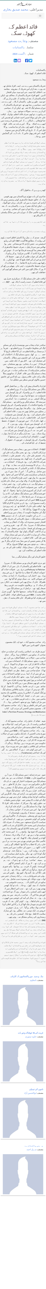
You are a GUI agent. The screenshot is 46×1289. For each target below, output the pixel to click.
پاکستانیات (18, 47)
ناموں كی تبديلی (36, 1089)
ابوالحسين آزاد (30, 1093)
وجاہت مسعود (17, 41)
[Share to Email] (19, 60)
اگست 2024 (19, 54)
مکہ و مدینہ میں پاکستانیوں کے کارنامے (26, 976)
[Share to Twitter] (30, 60)
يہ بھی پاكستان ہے (34, 1146)
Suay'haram (23, 4)
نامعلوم (33, 980)
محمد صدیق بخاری (15, 10)
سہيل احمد (32, 1149)
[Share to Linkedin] (15, 60)
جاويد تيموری (31, 1037)
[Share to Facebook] (26, 60)
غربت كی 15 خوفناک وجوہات (30, 1033)
